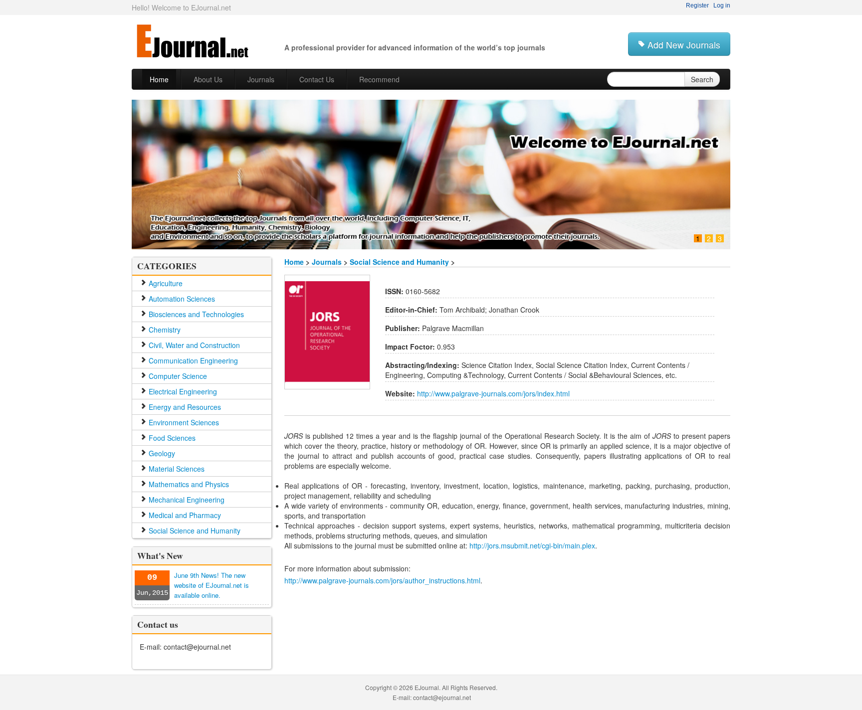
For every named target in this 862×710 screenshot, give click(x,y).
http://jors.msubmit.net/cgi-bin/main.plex (532, 545)
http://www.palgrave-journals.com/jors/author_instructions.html (382, 580)
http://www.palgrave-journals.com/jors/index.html (492, 393)
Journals (327, 262)
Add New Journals (682, 44)
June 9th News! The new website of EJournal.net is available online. (211, 585)
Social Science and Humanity (399, 262)
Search (702, 79)
